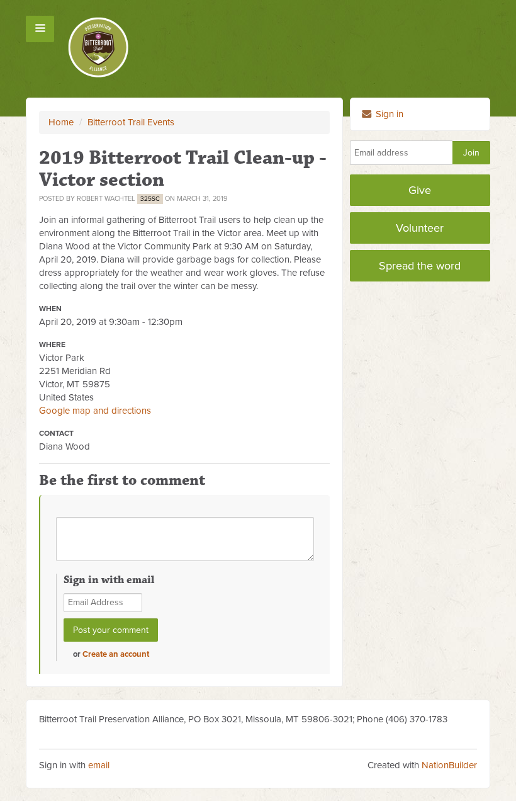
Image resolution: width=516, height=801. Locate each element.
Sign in (388, 114)
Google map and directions (95, 410)
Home (61, 122)
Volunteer (420, 228)
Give (419, 190)
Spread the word (420, 266)
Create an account (115, 654)
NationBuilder (449, 765)
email (98, 765)
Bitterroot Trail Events (130, 122)
